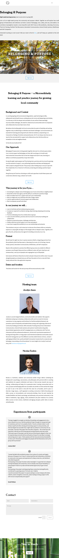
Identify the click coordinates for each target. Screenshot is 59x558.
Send (50, 517)
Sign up (29, 78)
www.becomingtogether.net (18, 343)
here (35, 33)
